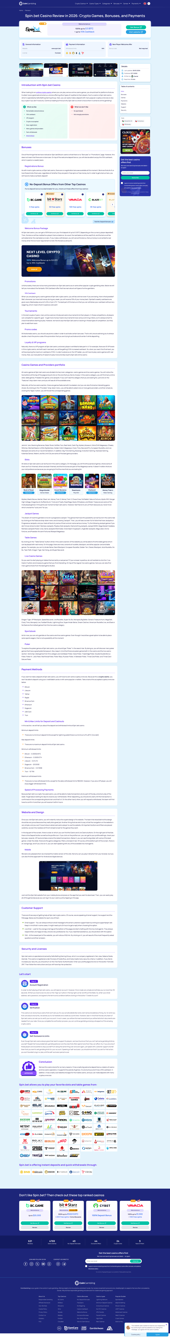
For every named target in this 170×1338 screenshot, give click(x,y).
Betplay (60, 1315)
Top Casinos (62, 1296)
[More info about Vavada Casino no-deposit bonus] (82, 194)
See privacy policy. (136, 188)
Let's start (124, 113)
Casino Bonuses (82, 1296)
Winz (59, 1309)
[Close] (166, 1324)
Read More (29, 493)
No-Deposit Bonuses (83, 1299)
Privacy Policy (43, 1312)
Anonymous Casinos (102, 1306)
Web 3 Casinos (120, 1315)
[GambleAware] (96, 1328)
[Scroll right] (112, 204)
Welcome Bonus (82, 1312)
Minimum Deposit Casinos (104, 1303)
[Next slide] (116, 70)
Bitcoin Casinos (120, 1306)
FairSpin (60, 1318)
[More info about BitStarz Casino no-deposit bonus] (62, 194)
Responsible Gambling (45, 1299)
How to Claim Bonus (83, 1321)
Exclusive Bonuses (83, 1315)
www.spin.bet (56, 48)
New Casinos (100, 1321)
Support (123, 107)
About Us (42, 1296)
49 (112, 222)
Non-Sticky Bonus (82, 1318)
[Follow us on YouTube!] (43, 1264)
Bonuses (123, 94)
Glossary (41, 1318)
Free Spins (80, 1303)
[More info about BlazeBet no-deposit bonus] (103, 194)
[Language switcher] (145, 4)
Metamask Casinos (121, 1312)
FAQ (40, 1321)
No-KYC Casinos (101, 1309)
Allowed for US (128, 121)
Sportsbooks (119, 1299)
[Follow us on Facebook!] (26, 1264)
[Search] (149, 4)
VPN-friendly (100, 1312)
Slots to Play (119, 1321)
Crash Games (119, 1318)
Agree (157, 1334)
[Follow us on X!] (37, 1264)
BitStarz (60, 1303)
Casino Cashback (82, 1309)
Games (123, 98)
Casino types (100, 1296)
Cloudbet (61, 1321)
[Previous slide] (20, 70)
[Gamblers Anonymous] (110, 1328)
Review (37, 1227)
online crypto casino (44, 92)
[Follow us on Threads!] (49, 1264)
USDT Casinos (119, 1309)
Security (123, 110)
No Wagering (81, 1306)
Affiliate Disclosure (44, 1303)
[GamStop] (83, 1328)
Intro (122, 91)
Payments (124, 101)
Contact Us (42, 1315)
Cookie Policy (43, 1309)
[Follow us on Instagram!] (31, 1264)
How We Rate (43, 1306)
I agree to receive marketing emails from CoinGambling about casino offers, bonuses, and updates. (136, 185)
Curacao (58, 53)
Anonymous (30, 136)
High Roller (99, 1318)
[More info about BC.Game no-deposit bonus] (41, 194)
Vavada (60, 1312)
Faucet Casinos (101, 1315)
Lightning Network (101, 1299)
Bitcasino (61, 1306)
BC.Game (61, 1299)
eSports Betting (120, 1303)
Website (123, 104)
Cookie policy (135, 1334)
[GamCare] (71, 1328)
